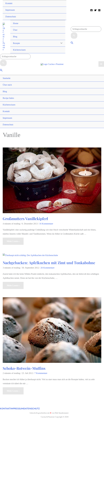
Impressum (16, 408)
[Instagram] (99, 10)
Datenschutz (31, 408)
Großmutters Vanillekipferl (25, 218)
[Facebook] (91, 10)
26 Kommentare (47, 268)
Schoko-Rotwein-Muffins (24, 368)
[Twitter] (95, 10)
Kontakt (5, 408)
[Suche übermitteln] (74, 35)
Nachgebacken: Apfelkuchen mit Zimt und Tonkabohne (49, 262)
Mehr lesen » (13, 242)
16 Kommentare (46, 224)
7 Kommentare (41, 373)
